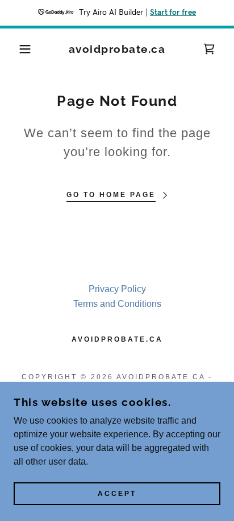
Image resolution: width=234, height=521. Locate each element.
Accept (117, 494)
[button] (18, 49)
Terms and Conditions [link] (117, 304)
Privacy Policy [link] (117, 289)
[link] (117, 49)
